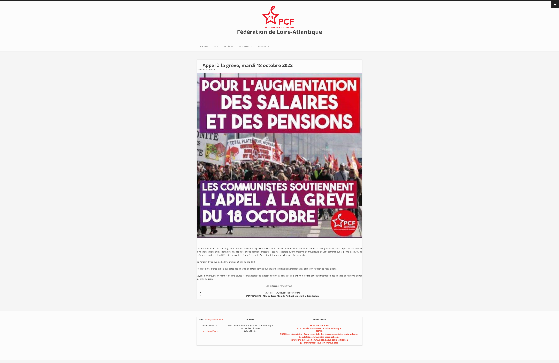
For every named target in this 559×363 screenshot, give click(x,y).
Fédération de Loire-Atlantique (279, 31)
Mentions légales (211, 331)
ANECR (319, 331)
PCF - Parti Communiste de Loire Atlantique (319, 328)
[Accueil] (279, 16)
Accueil (203, 46)
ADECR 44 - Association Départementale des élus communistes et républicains (319, 334)
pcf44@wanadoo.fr (214, 319)
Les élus (228, 46)
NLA (216, 46)
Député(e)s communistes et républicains (319, 337)
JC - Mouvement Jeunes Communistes (319, 342)
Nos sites (242, 46)
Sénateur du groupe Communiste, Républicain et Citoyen (319, 339)
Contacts (263, 46)
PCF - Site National (319, 325)
